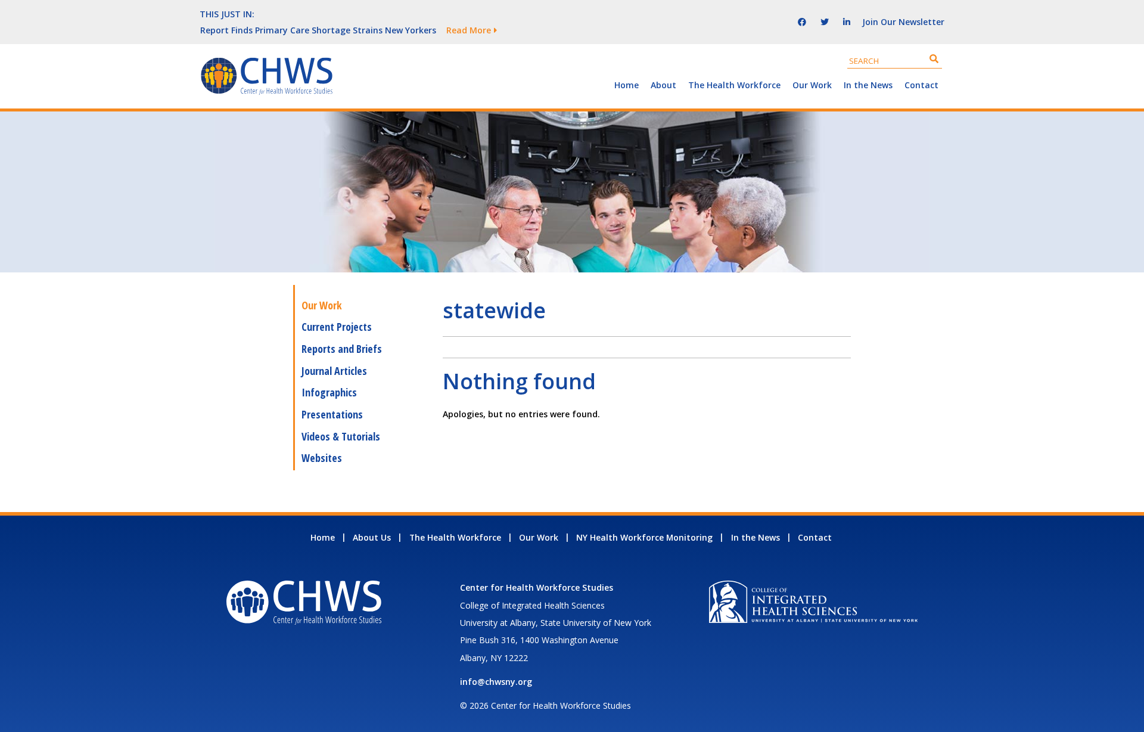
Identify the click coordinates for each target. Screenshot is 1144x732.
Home (626, 85)
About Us (372, 537)
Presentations (332, 414)
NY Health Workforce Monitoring (644, 537)
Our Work (812, 85)
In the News (868, 85)
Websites (321, 458)
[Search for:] (894, 60)
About (663, 85)
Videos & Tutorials (340, 436)
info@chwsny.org (496, 681)
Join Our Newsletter (903, 21)
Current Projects (336, 327)
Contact (921, 85)
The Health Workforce (734, 85)
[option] (468, 29)
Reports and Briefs (341, 349)
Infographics (329, 392)
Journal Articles (334, 371)
